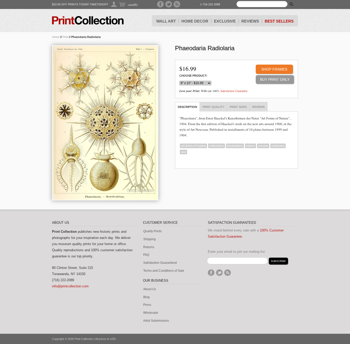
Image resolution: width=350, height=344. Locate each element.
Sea (183, 152)
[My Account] (114, 4)
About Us (149, 289)
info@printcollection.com (70, 286)
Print (65, 36)
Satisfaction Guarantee (234, 91)
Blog (146, 297)
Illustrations (235, 146)
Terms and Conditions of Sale (163, 270)
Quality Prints (152, 231)
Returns (148, 247)
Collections (216, 146)
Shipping (149, 239)
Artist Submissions (156, 320)
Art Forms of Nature (193, 146)
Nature (250, 146)
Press (147, 304)
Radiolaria (278, 146)
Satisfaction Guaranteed (160, 262)
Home (55, 36)
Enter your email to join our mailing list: (237, 252)
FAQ (146, 255)
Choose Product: (193, 75)
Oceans (263, 146)
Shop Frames (274, 69)
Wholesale (150, 312)
